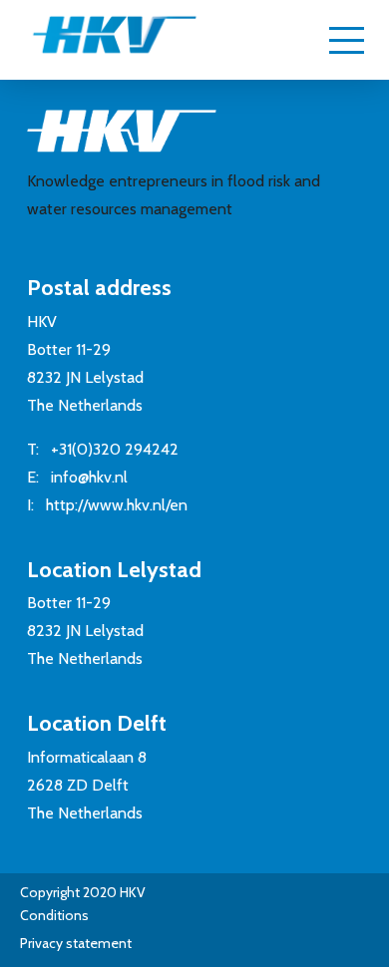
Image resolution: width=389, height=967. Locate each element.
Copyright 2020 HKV (83, 892)
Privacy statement (76, 943)
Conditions (54, 915)
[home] (95, 43)
